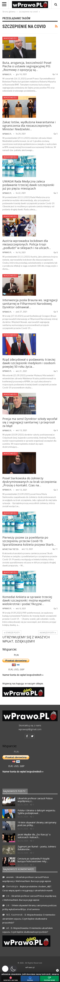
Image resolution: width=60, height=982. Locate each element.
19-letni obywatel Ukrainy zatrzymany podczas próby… (37, 824)
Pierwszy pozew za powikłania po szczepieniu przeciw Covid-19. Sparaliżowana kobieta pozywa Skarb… (29, 540)
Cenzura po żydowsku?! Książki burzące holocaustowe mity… (33, 860)
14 (56, 74)
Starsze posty (12, 632)
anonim (10, 877)
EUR (10, 669)
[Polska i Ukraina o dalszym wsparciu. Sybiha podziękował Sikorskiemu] (8, 813)
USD (16, 669)
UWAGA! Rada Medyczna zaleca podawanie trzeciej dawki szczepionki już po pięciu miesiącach (28, 184)
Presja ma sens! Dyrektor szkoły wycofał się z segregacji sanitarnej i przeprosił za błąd (29, 422)
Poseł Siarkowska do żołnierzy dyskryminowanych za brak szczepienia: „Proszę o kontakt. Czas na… (29, 481)
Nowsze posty (47, 632)
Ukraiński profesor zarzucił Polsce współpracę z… (35, 800)
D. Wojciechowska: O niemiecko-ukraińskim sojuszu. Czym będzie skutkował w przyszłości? (29, 918)
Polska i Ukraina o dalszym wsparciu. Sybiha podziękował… (37, 812)
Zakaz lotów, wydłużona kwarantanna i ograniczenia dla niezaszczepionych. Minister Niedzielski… (29, 125)
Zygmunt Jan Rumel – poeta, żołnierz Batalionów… (37, 848)
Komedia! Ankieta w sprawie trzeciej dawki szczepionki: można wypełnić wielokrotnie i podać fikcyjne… (27, 600)
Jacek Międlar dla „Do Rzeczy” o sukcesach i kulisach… (34, 836)
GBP (22, 669)
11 (56, 549)
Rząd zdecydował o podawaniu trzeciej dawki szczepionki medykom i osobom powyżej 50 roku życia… (28, 363)
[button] (9, 968)
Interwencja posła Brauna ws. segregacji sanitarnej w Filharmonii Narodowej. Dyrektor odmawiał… (30, 303)
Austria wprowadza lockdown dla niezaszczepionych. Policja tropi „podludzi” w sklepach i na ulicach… (26, 244)
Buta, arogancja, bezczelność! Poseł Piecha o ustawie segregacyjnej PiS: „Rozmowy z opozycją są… (26, 66)
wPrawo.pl (30, 967)
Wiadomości (10, 38)
